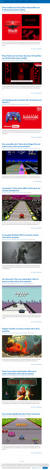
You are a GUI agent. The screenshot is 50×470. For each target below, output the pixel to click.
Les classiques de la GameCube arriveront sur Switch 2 (22, 101)
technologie (23, 1)
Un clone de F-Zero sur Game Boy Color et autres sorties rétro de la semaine (20, 280)
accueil (2, 1)
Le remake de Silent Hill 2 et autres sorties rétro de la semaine (20, 236)
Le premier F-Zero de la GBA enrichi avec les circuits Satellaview (21, 189)
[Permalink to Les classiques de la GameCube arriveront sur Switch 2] (22, 117)
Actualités (17, 11)
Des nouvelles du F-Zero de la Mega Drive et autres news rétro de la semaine (21, 145)
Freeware (21, 239)
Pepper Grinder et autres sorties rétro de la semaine (21, 329)
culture (12, 1)
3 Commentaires (38, 181)
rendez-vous (17, 1)
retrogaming (6, 1)
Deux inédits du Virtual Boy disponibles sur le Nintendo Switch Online (21, 8)
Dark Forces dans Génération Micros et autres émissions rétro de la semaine (19, 372)
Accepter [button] (45, 467)
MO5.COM (29, 1)
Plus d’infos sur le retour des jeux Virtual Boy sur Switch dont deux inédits (21, 57)
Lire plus (22, 461)
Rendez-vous (21, 148)
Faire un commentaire (37, 48)
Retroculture (26, 148)
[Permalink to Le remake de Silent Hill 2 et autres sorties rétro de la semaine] (22, 252)
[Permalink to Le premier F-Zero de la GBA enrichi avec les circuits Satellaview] (22, 207)
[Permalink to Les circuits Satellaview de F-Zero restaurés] (22, 431)
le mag (34, 1)
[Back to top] (47, 467)
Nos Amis (21, 375)
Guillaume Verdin (6, 11)
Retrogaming (21, 11)
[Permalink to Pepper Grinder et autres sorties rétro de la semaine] (22, 346)
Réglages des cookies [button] (36, 467)
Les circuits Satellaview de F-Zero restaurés (21, 414)
